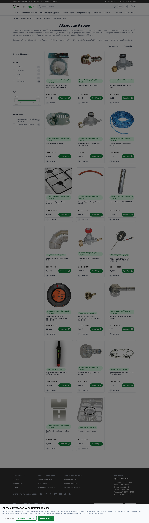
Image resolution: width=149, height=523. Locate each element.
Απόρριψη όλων (8, 518)
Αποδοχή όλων (46, 518)
